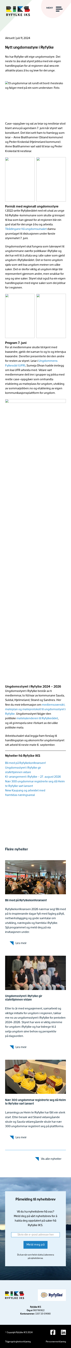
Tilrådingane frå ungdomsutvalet (26, 229)
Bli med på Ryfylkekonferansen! (25, 763)
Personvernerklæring (56, 1342)
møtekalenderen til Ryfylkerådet (37, 718)
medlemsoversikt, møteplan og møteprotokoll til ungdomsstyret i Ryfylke (35, 709)
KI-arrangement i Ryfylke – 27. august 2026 (33, 776)
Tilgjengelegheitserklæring (18, 1342)
